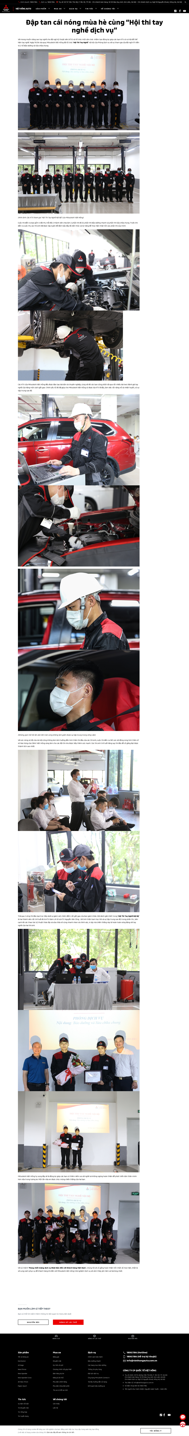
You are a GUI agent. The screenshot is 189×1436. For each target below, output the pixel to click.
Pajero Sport (22, 1386)
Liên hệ (55, 1408)
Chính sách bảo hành (95, 1357)
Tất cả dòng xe (23, 1357)
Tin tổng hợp (22, 1412)
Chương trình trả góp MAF (62, 1369)
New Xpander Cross (25, 1377)
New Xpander (22, 1373)
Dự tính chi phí (58, 1365)
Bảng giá (56, 1357)
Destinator (22, 1361)
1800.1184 (33, 2)
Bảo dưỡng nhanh (94, 1361)
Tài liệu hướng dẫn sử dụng (97, 1382)
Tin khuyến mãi (23, 1408)
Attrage (21, 1365)
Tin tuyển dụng (23, 1416)
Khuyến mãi (57, 1361)
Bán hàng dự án (58, 1373)
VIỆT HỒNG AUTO (23, 8)
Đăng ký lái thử (58, 1377)
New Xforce (22, 1369)
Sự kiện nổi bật (23, 1404)
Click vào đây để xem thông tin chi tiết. (60, 1432)
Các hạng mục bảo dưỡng (97, 1365)
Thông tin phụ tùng (95, 1369)
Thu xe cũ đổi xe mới (60, 1390)
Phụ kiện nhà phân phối (61, 1386)
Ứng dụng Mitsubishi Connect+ (99, 1377)
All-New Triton (23, 1382)
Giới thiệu (56, 1404)
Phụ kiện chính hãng (60, 1382)
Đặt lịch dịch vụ (93, 1373)
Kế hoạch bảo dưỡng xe (96, 1386)
